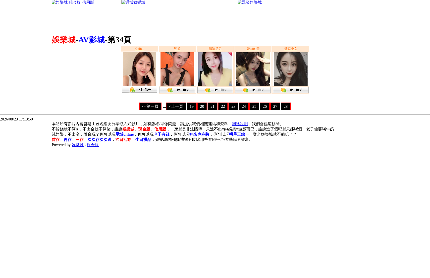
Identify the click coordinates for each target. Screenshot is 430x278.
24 (244, 106)
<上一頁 (176, 106)
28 (286, 106)
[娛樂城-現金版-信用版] (73, 2)
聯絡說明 (240, 124)
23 (233, 106)
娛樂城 (78, 145)
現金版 (93, 145)
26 (265, 106)
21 (213, 106)
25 (254, 106)
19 (192, 106)
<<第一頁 (150, 106)
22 (223, 106)
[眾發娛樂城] (250, 2)
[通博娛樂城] (133, 2)
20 (202, 106)
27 (275, 106)
